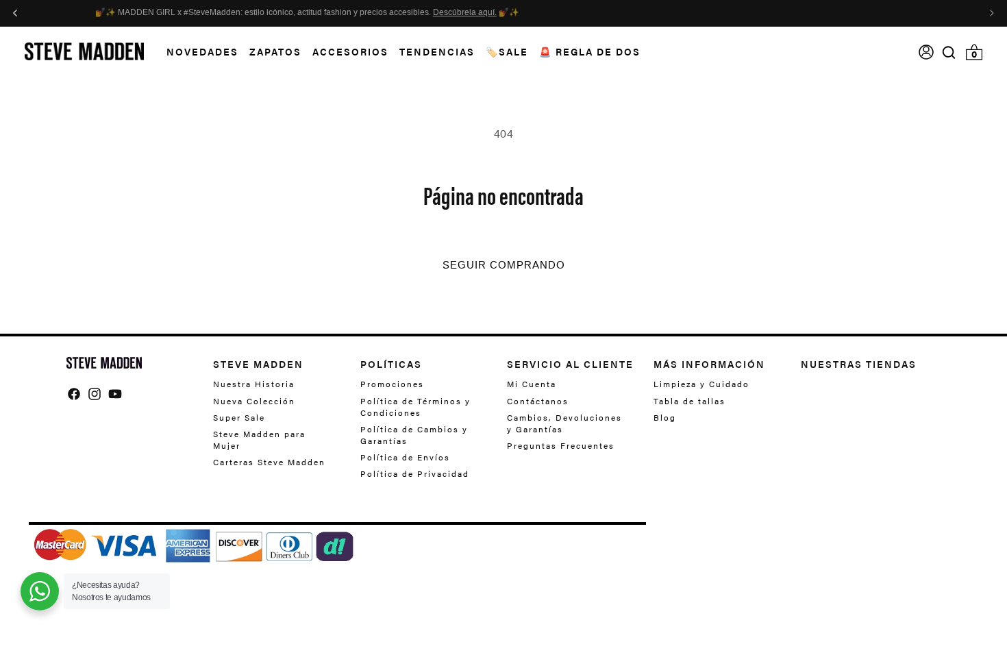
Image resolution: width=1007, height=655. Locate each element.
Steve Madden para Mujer (259, 440)
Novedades (202, 51)
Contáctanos (538, 401)
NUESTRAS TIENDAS (859, 364)
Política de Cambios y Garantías (414, 435)
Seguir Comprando (504, 265)
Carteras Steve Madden (269, 462)
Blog (665, 417)
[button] (197, 52)
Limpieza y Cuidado (701, 384)
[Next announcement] (992, 13)
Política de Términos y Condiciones (415, 407)
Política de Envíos (405, 457)
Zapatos (275, 51)
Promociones (392, 384)
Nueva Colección (254, 401)
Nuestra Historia (254, 384)
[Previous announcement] (15, 13)
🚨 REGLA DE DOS (590, 51)
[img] (948, 52)
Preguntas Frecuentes (560, 445)
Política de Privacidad (414, 473)
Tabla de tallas (689, 401)
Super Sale (239, 417)
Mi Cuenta (531, 384)
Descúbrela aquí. (661, 13)
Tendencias (437, 51)
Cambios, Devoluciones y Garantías (564, 423)
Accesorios (350, 51)
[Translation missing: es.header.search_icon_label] (949, 52)
